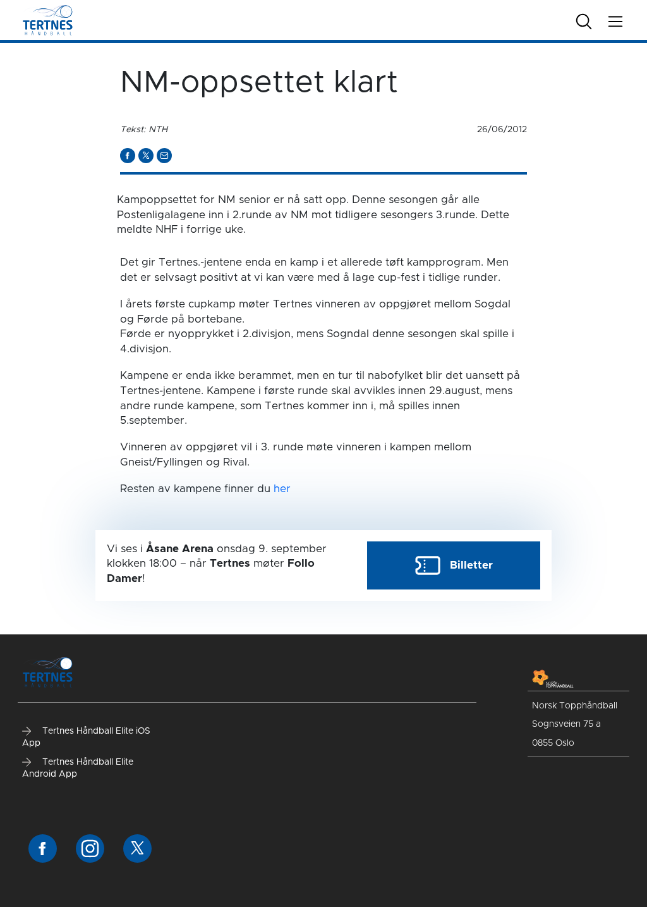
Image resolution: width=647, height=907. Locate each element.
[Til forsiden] (47, 19)
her (282, 488)
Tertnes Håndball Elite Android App (77, 768)
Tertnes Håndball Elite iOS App (86, 737)
